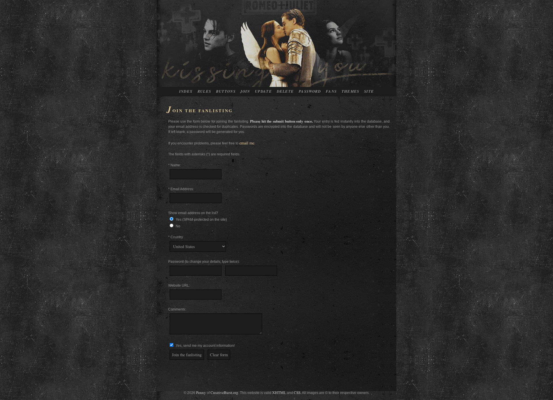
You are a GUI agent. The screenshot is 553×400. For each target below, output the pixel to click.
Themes (350, 91)
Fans (331, 91)
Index (186, 91)
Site (369, 91)
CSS (297, 392)
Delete (285, 91)
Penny (201, 392)
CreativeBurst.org (224, 392)
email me (246, 143)
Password (310, 91)
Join (245, 91)
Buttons (226, 91)
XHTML (279, 392)
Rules (204, 91)
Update (263, 91)
